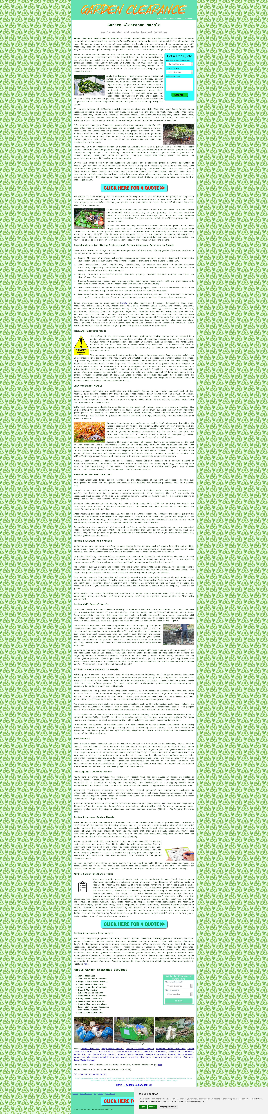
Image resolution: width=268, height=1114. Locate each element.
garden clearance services (130, 258)
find (82, 939)
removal (78, 139)
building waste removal (124, 691)
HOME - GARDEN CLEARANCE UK (134, 1085)
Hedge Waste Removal (113, 1049)
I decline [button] (152, 1107)
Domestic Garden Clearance (135, 1057)
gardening (156, 134)
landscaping (105, 549)
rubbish (177, 199)
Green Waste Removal (155, 1052)
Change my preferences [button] (167, 1107)
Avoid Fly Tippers (116, 76)
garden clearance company (176, 364)
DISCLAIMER (189, 18)
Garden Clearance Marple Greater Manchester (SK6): (102, 38)
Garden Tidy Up (82, 1054)
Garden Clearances (156, 1054)
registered (156, 96)
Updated (100, 1094)
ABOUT (172, 18)
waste (136, 85)
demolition (159, 615)
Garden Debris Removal (129, 1052)
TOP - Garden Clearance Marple (90, 1074)
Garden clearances (83, 303)
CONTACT (179, 18)
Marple (123, 303)
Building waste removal (86, 675)
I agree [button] (143, 1107)
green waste (120, 240)
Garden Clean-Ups (90, 1049)
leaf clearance (167, 423)
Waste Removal (107, 1052)
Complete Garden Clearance (170, 1049)
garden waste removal (148, 899)
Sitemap (75, 1094)
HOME (158, 18)
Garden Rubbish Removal (105, 1057)
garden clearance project (129, 274)
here (86, 964)
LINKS (165, 18)
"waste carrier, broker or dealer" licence (130, 87)
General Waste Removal (130, 1054)
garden (157, 38)
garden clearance (115, 79)
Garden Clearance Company (140, 1049)
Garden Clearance (162, 1057)
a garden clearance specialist (126, 493)
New (95, 1094)
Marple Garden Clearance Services (100, 970)
